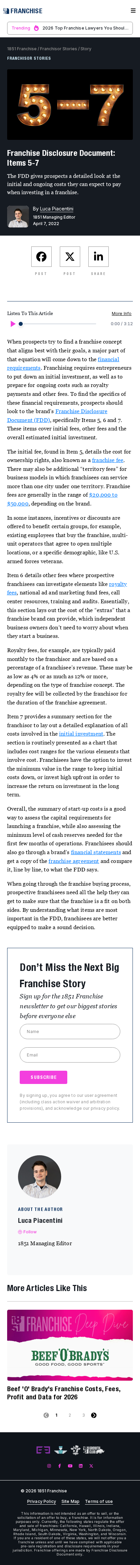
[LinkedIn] (80, 1466)
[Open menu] (133, 10)
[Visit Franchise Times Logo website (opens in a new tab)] (60, 1450)
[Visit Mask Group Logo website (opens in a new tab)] (76, 1450)
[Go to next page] (94, 1415)
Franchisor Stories (58, 48)
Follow (30, 1231)
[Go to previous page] (46, 1415)
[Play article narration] (12, 324)
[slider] (20, 324)
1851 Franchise (22, 48)
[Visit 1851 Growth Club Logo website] (94, 1450)
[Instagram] (49, 1466)
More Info (122, 313)
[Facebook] (59, 1466)
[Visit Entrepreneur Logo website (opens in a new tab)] (43, 1450)
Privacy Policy (41, 1501)
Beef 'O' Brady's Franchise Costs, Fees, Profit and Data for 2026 (63, 1393)
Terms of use (99, 1501)
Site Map (71, 1501)
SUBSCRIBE (44, 1077)
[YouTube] (70, 1466)
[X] (91, 1466)
